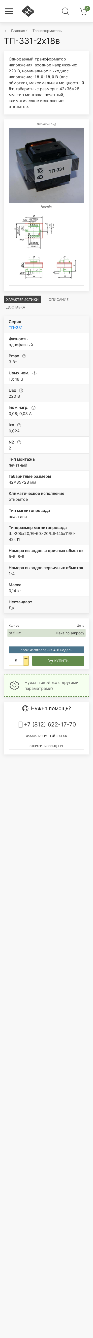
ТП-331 (16, 327)
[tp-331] (46, 165)
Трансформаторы (47, 30)
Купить (60, 661)
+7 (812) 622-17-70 (50, 724)
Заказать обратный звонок (46, 736)
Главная (18, 30)
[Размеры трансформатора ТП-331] (46, 248)
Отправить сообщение (47, 746)
